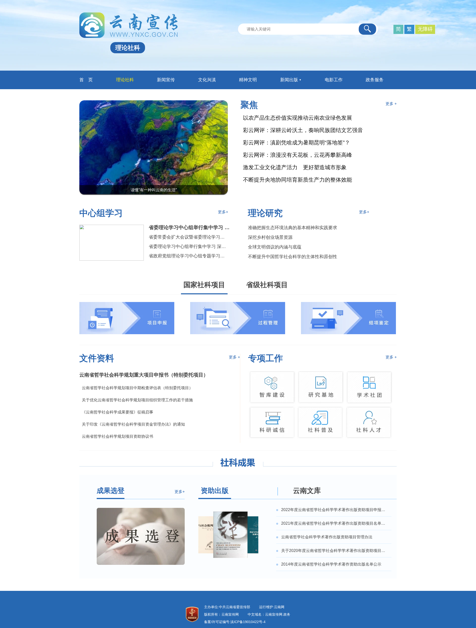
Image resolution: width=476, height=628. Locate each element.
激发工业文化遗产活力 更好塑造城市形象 (295, 167)
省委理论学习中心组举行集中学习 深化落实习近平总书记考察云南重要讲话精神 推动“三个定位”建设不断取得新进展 (189, 246)
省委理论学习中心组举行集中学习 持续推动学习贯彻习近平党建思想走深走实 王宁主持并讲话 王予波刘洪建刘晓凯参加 (191, 227)
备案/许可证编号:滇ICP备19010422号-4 (235, 622)
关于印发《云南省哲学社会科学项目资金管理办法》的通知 (133, 424)
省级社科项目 (267, 285)
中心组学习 (101, 213)
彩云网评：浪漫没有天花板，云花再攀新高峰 (297, 155)
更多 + (391, 104)
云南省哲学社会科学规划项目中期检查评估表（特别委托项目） (137, 388)
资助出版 (215, 490)
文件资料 (96, 358)
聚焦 (249, 104)
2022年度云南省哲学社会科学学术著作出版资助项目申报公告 (335, 510)
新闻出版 (289, 79)
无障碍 (425, 29)
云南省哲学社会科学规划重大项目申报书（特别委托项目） (143, 375)
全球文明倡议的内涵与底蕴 (274, 247)
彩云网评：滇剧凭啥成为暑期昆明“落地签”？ (296, 142)
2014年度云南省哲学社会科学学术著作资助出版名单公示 (331, 564)
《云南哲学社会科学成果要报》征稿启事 (117, 412)
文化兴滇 (207, 79)
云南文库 (307, 490)
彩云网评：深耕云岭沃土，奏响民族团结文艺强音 (303, 130)
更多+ (223, 212)
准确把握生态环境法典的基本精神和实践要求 (292, 227)
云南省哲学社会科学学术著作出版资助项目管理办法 (326, 537)
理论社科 (125, 79)
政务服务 (375, 79)
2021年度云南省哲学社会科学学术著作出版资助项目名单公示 (335, 523)
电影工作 (334, 79)
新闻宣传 (166, 79)
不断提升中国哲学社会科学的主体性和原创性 (292, 256)
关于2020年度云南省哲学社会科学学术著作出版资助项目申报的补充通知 (335, 551)
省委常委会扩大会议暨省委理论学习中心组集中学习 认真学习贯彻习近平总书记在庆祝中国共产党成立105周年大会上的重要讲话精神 (189, 237)
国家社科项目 (204, 285)
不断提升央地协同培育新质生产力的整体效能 (297, 180)
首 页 (86, 79)
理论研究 (265, 213)
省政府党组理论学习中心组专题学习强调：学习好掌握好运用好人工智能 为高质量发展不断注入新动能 (189, 255)
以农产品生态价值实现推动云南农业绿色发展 (297, 118)
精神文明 (248, 79)
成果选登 (110, 490)
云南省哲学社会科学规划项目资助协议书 (117, 436)
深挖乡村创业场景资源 (270, 237)
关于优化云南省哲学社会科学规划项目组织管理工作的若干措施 (137, 400)
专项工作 (265, 358)
